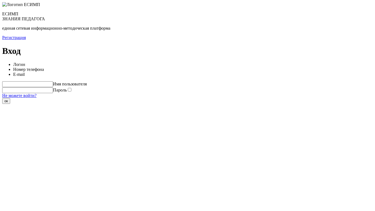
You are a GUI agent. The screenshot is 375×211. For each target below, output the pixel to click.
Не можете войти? (19, 95)
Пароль (60, 90)
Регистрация (14, 37)
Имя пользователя (70, 84)
